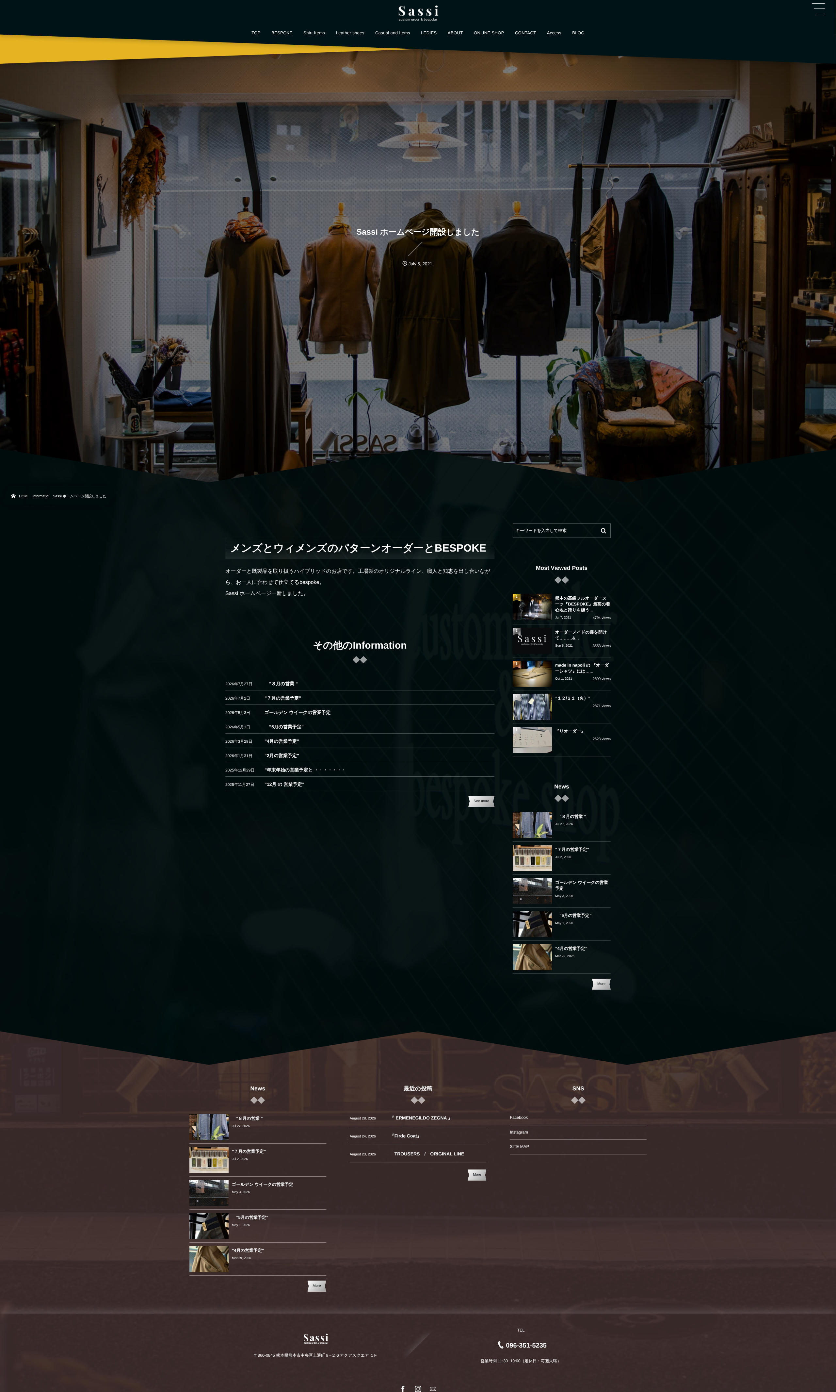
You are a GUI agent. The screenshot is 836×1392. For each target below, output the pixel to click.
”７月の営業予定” (283, 698)
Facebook (519, 1117)
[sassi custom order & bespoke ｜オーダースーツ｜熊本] (418, 11)
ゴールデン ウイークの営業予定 (298, 712)
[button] (819, 9)
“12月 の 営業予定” (284, 784)
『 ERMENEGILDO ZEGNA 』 (421, 1117)
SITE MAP (519, 1146)
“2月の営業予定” (282, 755)
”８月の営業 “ (281, 683)
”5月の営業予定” (284, 726)
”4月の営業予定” (282, 741)
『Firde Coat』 (406, 1135)
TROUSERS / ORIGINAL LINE (427, 1153)
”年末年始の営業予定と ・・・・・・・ (305, 769)
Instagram (519, 1132)
